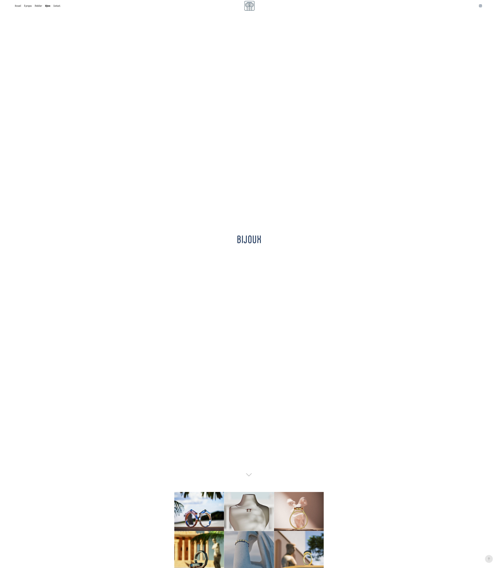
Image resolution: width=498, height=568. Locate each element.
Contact (56, 5)
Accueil (18, 5)
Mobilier (38, 5)
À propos (28, 5)
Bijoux (47, 5)
